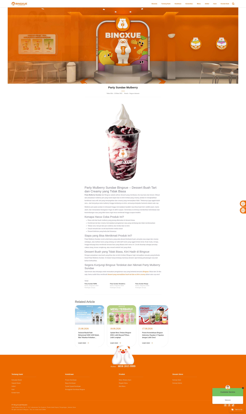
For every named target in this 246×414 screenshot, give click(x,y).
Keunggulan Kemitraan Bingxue (75, 389)
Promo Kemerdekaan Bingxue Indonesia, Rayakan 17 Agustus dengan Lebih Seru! (153, 335)
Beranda (154, 3)
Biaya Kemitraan (70, 383)
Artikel (207, 3)
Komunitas (189, 3)
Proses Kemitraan (70, 380)
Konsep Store (176, 380)
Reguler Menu (123, 383)
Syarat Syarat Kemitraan (73, 386)
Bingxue (146, 271)
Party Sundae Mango (141, 283)
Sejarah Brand (16, 383)
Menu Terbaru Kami (125, 380)
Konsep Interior (177, 383)
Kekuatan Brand (17, 380)
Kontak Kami (225, 3)
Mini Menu (122, 386)
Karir (214, 3)
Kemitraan (178, 3)
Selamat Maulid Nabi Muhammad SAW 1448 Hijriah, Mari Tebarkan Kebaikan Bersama (88, 335)
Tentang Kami (165, 3)
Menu (199, 3)
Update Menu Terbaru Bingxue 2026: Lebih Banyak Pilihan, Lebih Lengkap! (120, 335)
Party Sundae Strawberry (117, 283)
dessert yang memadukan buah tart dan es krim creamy (126, 274)
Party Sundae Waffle (91, 283)
